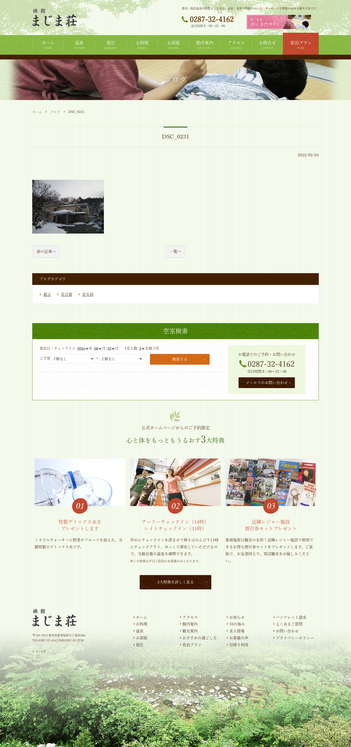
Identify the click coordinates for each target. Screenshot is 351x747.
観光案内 (190, 631)
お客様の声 (238, 638)
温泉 (140, 631)
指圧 (140, 645)
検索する (179, 359)
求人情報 (237, 631)
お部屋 (141, 638)
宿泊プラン (192, 645)
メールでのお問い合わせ (267, 382)
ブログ (55, 112)
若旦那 (66, 294)
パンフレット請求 (291, 617)
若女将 (88, 294)
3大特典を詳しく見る (175, 582)
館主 (47, 294)
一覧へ (175, 251)
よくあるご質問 (289, 624)
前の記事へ (46, 251)
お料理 (141, 624)
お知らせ (237, 617)
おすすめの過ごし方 (199, 638)
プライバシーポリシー (295, 638)
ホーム (37, 112)
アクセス (190, 617)
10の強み (237, 624)
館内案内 (190, 624)
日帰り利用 (238, 645)
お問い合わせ (287, 631)
